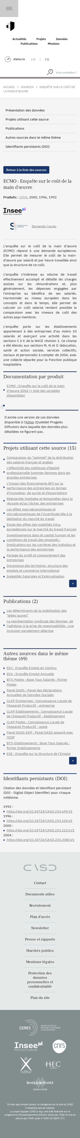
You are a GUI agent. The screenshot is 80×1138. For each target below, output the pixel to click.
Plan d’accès (40, 916)
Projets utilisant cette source (27, 119)
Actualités (19, 39)
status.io (19, 59)
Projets (41, 39)
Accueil (9, 87)
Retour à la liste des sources (26, 170)
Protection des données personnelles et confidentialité (40, 980)
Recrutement (40, 905)
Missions (53, 43)
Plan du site (40, 997)
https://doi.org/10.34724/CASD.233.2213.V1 (40, 830)
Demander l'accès (44, 226)
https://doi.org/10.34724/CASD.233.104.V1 (39, 821)
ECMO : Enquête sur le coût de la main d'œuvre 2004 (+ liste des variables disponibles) (36, 390)
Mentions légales (40, 962)
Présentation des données (25, 110)
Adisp (29, 422)
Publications (29, 43)
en (33, 59)
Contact (40, 883)
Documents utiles (40, 894)
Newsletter (40, 928)
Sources (27, 87)
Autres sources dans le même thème (33, 137)
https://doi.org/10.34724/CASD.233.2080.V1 (40, 840)
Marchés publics (40, 950)
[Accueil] (10, 26)
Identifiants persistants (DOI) (28, 146)
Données (62, 39)
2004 (23, 197)
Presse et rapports (40, 939)
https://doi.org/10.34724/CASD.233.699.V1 (39, 811)
